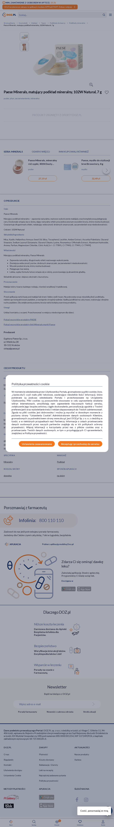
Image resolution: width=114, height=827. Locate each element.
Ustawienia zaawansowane (37, 444)
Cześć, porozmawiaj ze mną (94, 811)
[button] (109, 808)
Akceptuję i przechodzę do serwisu (80, 444)
